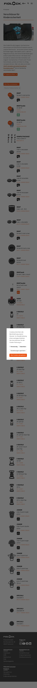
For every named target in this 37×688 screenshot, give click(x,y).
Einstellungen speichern (18, 350)
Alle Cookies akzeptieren (18, 355)
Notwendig (14, 346)
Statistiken (23, 346)
